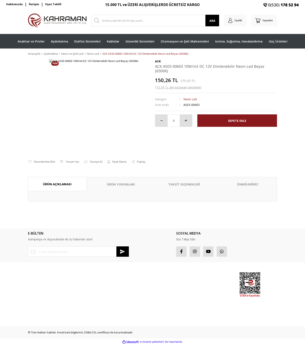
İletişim (34, 4)
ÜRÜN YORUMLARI (121, 184)
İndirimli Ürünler (207, 290)
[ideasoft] (130, 342)
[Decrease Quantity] (161, 121)
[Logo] (57, 20)
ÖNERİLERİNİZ (247, 184)
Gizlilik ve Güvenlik (103, 283)
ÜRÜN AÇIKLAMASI (57, 184)
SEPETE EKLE (237, 121)
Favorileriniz (162, 290)
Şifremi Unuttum (38, 290)
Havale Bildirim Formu (41, 305)
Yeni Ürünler (205, 298)
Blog (94, 305)
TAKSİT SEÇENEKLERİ (184, 184)
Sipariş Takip (163, 283)
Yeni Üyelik (35, 276)
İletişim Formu (36, 298)
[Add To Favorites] (41, 162)
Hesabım (160, 276)
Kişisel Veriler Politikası (106, 298)
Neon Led (190, 99)
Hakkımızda (14, 4)
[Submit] (122, 251)
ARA (212, 21)
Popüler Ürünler (207, 283)
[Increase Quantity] (186, 121)
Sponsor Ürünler (207, 276)
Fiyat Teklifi (53, 4)
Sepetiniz (161, 298)
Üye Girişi (34, 283)
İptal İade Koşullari (103, 290)
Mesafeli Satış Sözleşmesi (108, 276)
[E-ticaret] (152, 342)
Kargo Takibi (36, 313)
